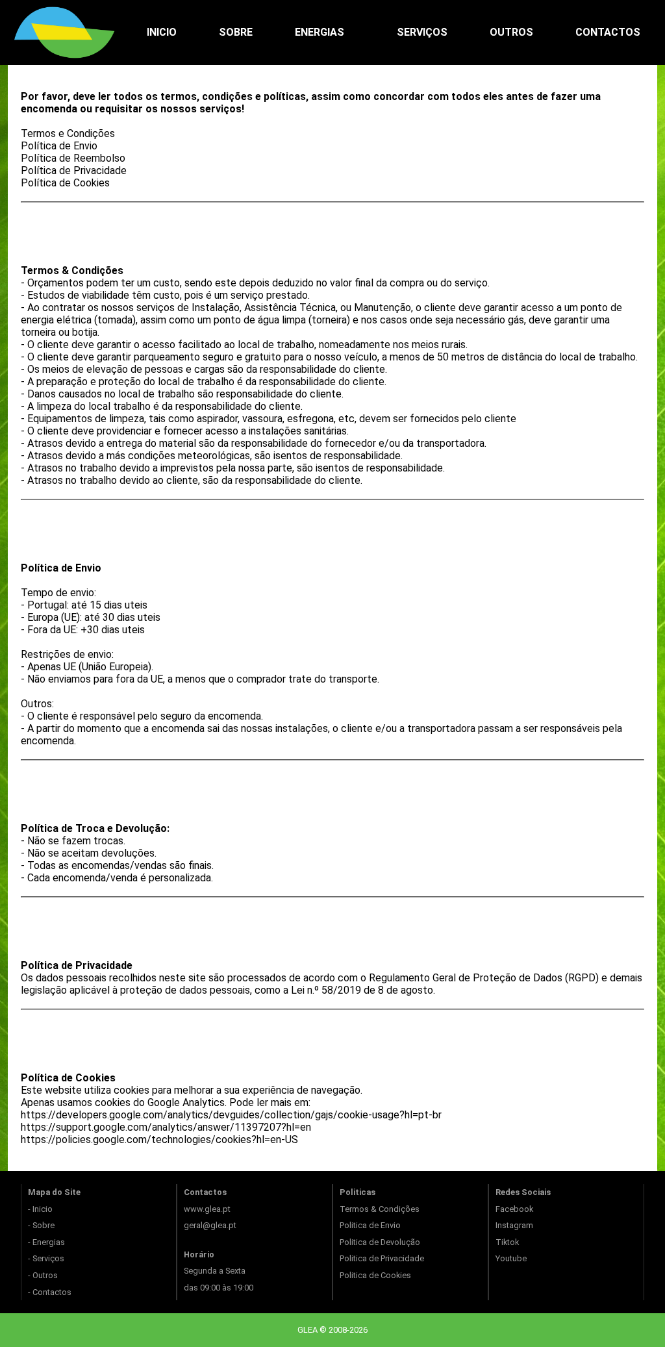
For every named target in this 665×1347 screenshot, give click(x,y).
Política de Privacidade (74, 170)
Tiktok (507, 1242)
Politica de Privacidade (382, 1258)
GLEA (308, 1330)
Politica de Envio (370, 1225)
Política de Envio (59, 146)
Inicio (162, 32)
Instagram (514, 1225)
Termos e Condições (68, 133)
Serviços (422, 32)
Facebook (514, 1209)
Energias (319, 32)
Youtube (511, 1258)
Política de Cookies (65, 183)
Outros (511, 32)
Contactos (607, 32)
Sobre (236, 32)
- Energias (46, 1242)
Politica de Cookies (375, 1275)
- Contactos (49, 1292)
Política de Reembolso (73, 158)
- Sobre (41, 1225)
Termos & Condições (380, 1209)
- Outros (43, 1275)
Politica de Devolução (380, 1242)
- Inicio (40, 1209)
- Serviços (46, 1258)
